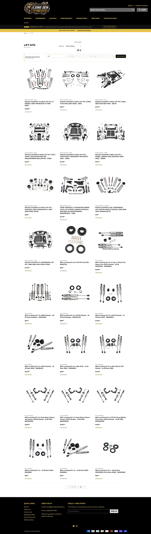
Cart (143, 10)
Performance (66, 18)
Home (25, 33)
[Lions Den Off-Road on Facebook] (74, 526)
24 (81, 487)
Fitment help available (84, 30)
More (26, 23)
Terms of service (29, 517)
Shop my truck (121, 56)
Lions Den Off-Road (34, 531)
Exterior (28, 18)
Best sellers (78, 42)
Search (26, 507)
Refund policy (29, 520)
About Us (27, 509)
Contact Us (28, 512)
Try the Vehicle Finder (109, 26)
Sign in (130, 5)
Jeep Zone (95, 18)
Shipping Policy (29, 515)
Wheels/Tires (81, 18)
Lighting (53, 18)
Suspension (40, 18)
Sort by (61, 46)
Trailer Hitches (110, 18)
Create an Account (142, 5)
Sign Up (114, 511)
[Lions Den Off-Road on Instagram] (77, 526)
